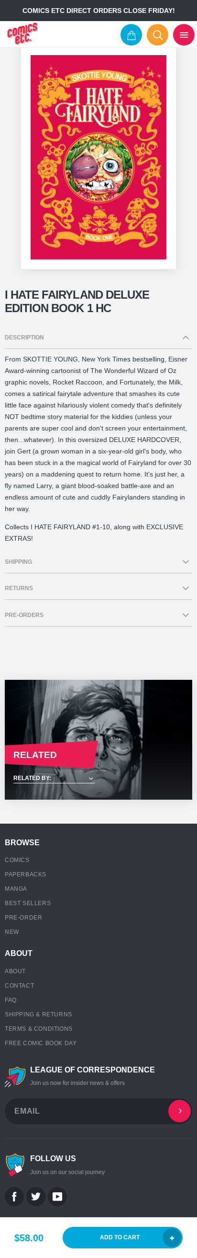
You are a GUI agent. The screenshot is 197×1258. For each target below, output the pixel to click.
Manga (16, 888)
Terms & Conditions (39, 1028)
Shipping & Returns (38, 1014)
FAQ (11, 1000)
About (15, 971)
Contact (19, 985)
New (12, 932)
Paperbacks (25, 874)
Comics (17, 860)
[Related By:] (98, 778)
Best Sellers (28, 903)
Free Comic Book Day (41, 1043)
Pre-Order (23, 917)
